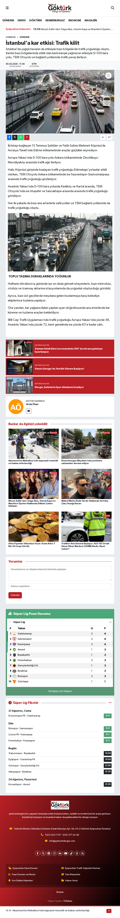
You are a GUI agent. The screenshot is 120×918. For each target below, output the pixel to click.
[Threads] (77, 853)
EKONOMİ (74, 20)
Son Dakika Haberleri (22, 880)
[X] (43, 853)
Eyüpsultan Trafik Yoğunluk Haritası (82, 868)
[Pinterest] (48, 853)
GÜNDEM (8, 20)
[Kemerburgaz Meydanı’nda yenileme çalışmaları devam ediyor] (86, 443)
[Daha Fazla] (26, 137)
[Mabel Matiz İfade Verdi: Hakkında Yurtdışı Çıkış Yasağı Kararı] (86, 483)
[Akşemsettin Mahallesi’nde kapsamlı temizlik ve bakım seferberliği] (33, 443)
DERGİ (21, 20)
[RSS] (82, 853)
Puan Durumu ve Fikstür (23, 874)
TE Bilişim (67, 901)
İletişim (60, 892)
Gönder (15, 595)
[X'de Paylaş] (15, 137)
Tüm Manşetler (72, 874)
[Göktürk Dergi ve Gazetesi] (60, 8)
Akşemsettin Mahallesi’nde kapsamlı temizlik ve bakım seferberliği (50, 910)
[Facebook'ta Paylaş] (9, 137)
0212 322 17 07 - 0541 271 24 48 (62, 835)
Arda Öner (32, 404)
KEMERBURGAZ (55, 20)
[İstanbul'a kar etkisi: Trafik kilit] (60, 101)
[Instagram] (54, 853)
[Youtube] (65, 853)
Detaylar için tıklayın (60, 691)
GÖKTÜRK (35, 20)
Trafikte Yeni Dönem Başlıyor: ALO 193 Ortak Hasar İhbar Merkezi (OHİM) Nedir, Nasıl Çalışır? (85, 546)
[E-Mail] (28, 411)
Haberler (11, 37)
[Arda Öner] (15, 406)
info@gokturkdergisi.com (62, 841)
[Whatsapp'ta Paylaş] (21, 137)
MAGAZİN (91, 20)
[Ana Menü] (7, 8)
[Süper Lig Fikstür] (110, 702)
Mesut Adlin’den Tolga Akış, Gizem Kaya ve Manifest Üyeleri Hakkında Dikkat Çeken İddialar (73, 29)
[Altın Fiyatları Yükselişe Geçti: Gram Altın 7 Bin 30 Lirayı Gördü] (33, 526)
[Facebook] (37, 853)
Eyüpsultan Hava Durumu (25, 868)
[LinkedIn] (60, 853)
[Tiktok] (71, 853)
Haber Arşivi (71, 880)
